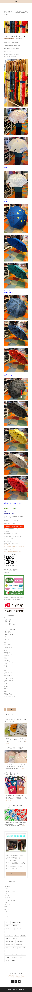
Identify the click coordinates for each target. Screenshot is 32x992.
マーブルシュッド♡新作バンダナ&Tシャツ (15, 806)
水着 (6, 636)
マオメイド (14, 951)
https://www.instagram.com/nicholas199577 (15, 548)
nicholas (8, 705)
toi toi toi (9, 935)
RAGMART (18, 928)
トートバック (20, 941)
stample (22, 932)
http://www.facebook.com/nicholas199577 (15, 546)
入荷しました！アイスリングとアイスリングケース (15, 720)
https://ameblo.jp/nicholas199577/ (13, 551)
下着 (6, 907)
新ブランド (14, 957)
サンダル (23, 935)
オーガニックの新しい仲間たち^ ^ (15, 748)
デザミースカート (10, 941)
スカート (8, 938)
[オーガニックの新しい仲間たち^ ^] (16, 750)
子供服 (7, 957)
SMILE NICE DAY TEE (11, 932)
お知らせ (7, 621)
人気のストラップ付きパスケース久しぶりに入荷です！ (15, 773)
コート (16, 935)
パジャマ (7, 628)
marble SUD (9, 928)
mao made (14, 925)
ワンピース (8, 633)
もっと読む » (21, 768)
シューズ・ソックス (10, 625)
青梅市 (13, 960)
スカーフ (15, 938)
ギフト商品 (8, 623)
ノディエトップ (9, 944)
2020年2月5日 (19, 38)
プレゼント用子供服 (10, 900)
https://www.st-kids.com (10, 544)
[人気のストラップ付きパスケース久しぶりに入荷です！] (16, 777)
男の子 (7, 960)
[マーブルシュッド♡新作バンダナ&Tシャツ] (16, 809)
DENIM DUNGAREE (16, 922)
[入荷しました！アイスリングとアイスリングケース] (16, 723)
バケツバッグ (19, 944)
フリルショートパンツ (11, 947)
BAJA (7, 922)
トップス (7, 626)
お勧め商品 (8, 620)
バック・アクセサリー (9, 38)
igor (7, 925)
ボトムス (7, 631)
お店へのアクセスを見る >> (16, 989)
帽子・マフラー (9, 634)
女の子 (22, 954)
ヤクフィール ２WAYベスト (12, 954)
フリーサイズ (22, 947)
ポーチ (7, 951)
